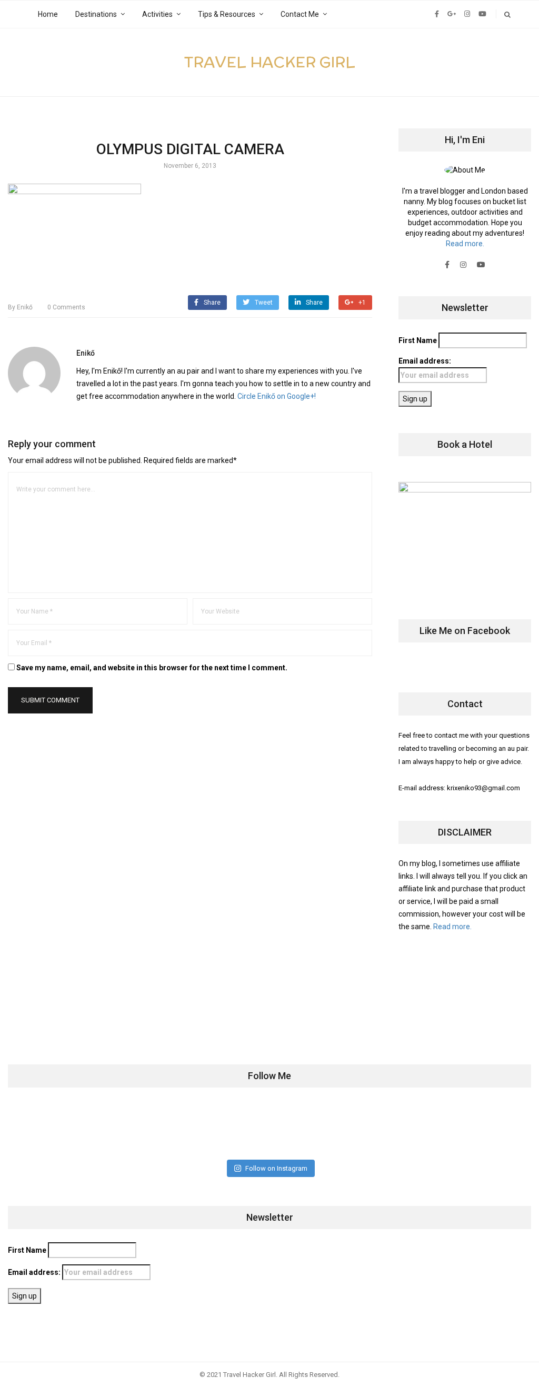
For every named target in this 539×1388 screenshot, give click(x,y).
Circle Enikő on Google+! (276, 396)
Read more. (465, 243)
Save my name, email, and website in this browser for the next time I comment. (151, 667)
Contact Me (300, 14)
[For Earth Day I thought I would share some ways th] (226, 1128)
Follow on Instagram (276, 1168)
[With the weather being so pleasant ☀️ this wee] (53, 1128)
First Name (417, 340)
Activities (157, 14)
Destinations (96, 14)
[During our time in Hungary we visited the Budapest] (485, 1128)
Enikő (20, 307)
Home (48, 14)
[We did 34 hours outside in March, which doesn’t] (399, 1128)
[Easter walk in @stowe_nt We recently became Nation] (312, 1128)
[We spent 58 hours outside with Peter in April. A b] (140, 1128)
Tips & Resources (226, 14)
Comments (66, 307)
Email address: (424, 361)
